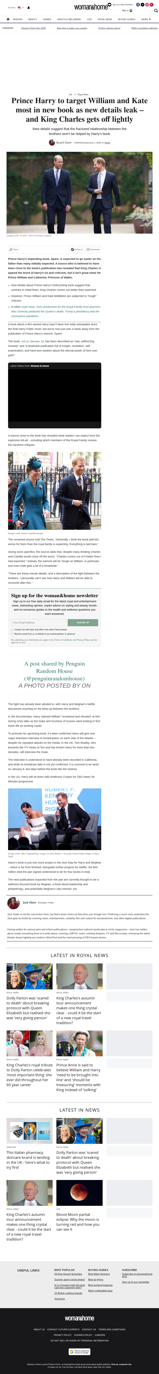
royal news (28, 306)
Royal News (105, 19)
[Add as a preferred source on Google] (79, 1351)
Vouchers (59, 1298)
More (145, 19)
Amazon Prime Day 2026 (33, 28)
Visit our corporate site (121, 1364)
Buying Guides (126, 19)
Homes (47, 19)
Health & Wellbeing (69, 19)
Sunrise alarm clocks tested (69, 1279)
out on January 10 (32, 341)
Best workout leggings (100, 1285)
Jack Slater (66, 142)
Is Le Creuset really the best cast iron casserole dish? (69, 1286)
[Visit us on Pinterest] (151, 4)
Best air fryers (95, 1279)
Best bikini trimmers (99, 1274)
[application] (54, 395)
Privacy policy (63, 1335)
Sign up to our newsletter (135, 1282)
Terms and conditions (111, 1329)
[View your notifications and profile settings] (28, 8)
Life (89, 19)
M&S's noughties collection (145, 28)
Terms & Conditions (63, 640)
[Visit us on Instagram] (147, 4)
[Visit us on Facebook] (138, 4)
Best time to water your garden (72, 28)
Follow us (79, 249)
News (107, 142)
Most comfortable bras (100, 1290)
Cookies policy (83, 1335)
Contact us (89, 1329)
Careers (100, 1335)
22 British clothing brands (68, 1293)
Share (15, 249)
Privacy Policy (83, 640)
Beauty (32, 19)
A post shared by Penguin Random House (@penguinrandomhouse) (54, 670)
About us (39, 1329)
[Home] (8, 19)
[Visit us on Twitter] (142, 4)
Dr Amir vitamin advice (109, 28)
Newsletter (95, 249)
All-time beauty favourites (68, 1274)
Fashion (17, 19)
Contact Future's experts (63, 1329)
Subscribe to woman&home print (137, 1275)
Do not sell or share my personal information (80, 1340)
